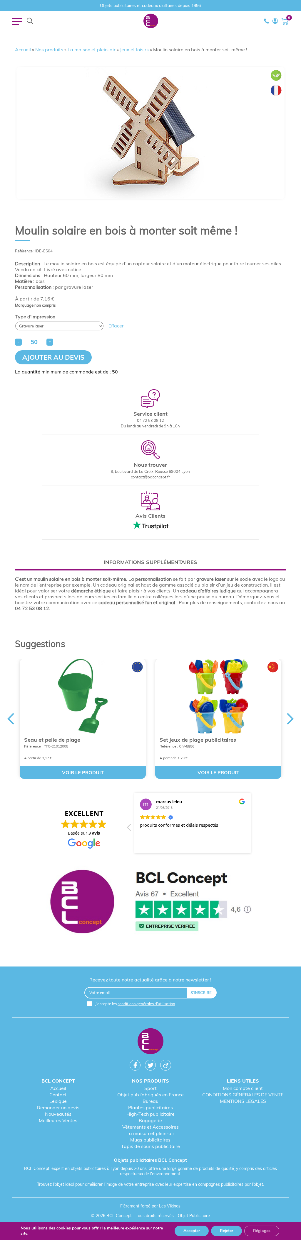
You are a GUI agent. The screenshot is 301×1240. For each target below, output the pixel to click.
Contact (58, 1095)
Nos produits (49, 49)
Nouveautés (58, 1114)
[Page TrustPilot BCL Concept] (150, 902)
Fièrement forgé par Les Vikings (150, 1206)
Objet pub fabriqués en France (150, 1095)
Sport (150, 1088)
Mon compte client (243, 1088)
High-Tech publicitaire (150, 1114)
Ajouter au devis (53, 357)
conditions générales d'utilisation (146, 1003)
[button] (129, 829)
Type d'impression (35, 317)
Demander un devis (58, 1107)
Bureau (150, 1101)
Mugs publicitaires (150, 1140)
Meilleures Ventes (58, 1120)
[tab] (150, 562)
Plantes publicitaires (150, 1107)
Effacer (116, 326)
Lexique (58, 1101)
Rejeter (226, 1231)
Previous (10, 719)
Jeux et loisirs (134, 49)
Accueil (23, 49)
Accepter (191, 1231)
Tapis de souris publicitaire (150, 1146)
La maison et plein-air (92, 49)
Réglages (261, 1231)
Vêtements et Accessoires (150, 1127)
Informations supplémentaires (150, 562)
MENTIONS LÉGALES (243, 1101)
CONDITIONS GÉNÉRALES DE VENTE (242, 1095)
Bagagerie (150, 1120)
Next (290, 719)
